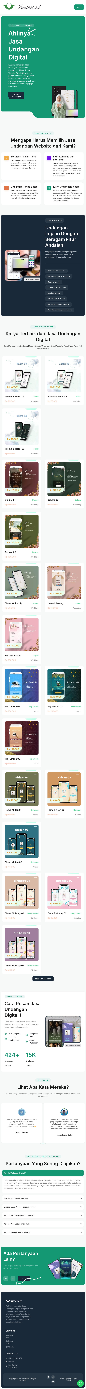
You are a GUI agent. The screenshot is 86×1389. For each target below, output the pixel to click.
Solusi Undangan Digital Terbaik (68, 1379)
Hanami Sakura (13, 655)
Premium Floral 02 (57, 396)
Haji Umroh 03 (12, 758)
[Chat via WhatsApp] (80, 1383)
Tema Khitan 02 (55, 810)
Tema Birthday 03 (14, 965)
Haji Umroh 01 (12, 706)
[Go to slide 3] (45, 1143)
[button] (48, 1377)
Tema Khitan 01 (13, 810)
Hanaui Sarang (55, 603)
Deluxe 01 (10, 500)
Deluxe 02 (52, 500)
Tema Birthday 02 (57, 913)
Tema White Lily (13, 603)
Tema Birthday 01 (14, 913)
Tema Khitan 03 (13, 862)
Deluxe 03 (10, 552)
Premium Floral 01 (14, 396)
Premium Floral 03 (15, 448)
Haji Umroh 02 (55, 706)
